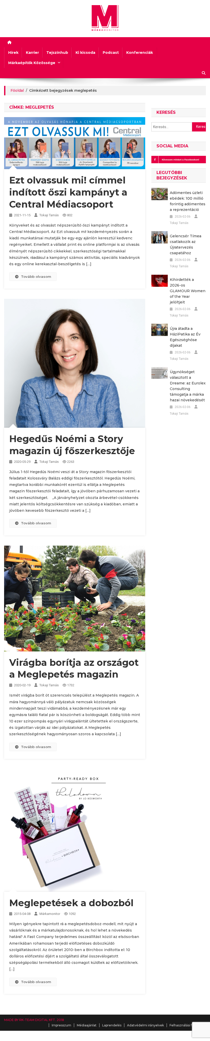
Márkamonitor (49, 914)
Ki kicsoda (85, 52)
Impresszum (61, 1025)
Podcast (111, 52)
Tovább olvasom (36, 276)
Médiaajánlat (87, 1025)
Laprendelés (111, 1025)
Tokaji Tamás (49, 215)
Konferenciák (139, 52)
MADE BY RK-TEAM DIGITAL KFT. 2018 (34, 1020)
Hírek (13, 52)
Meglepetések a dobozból (71, 903)
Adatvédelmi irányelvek (145, 1025)
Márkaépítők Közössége (31, 62)
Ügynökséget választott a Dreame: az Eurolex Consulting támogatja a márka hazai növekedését (188, 386)
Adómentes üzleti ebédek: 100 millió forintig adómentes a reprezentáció (187, 201)
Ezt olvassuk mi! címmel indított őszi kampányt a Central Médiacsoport (68, 192)
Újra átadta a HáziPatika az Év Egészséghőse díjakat (185, 337)
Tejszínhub (57, 52)
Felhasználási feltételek (188, 1025)
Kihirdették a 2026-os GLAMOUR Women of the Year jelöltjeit (187, 290)
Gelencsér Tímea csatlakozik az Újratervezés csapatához (185, 244)
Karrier (32, 52)
